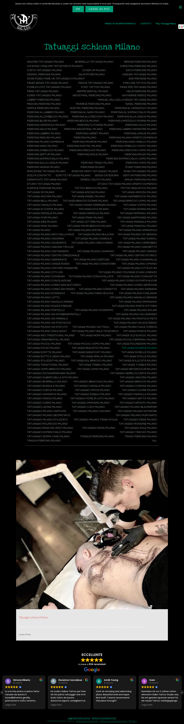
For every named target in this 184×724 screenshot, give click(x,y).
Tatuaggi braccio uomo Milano (135, 200)
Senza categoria (107, 175)
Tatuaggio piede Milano (140, 419)
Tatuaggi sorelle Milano (139, 352)
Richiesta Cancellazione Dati (104, 718)
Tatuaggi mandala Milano (138, 221)
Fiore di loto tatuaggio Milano (49, 87)
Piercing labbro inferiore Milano (133, 129)
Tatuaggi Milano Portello (46, 310)
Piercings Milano (92, 167)
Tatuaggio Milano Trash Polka (96, 419)
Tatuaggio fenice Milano (44, 398)
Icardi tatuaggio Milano (44, 95)
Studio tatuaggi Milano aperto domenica (127, 184)
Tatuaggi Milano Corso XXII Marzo (51, 289)
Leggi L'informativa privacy (79, 718)
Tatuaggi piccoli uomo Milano (89, 343)
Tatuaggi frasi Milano (87, 217)
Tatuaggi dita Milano (94, 209)
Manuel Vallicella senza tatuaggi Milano (127, 99)
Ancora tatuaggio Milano (45, 61)
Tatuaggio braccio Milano (138, 381)
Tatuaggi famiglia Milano (45, 213)
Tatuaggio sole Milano (140, 428)
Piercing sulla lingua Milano (48, 162)
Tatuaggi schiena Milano (139, 348)
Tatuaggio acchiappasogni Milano (51, 373)
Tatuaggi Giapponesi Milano (137, 217)
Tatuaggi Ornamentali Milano (48, 339)
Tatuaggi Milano (39, 230)
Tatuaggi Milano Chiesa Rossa (48, 263)
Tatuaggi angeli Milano (88, 196)
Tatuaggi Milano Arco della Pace (50, 234)
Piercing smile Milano (92, 154)
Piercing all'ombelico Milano (47, 116)
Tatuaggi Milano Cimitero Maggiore (52, 268)
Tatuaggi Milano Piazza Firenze (49, 306)
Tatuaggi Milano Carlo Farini (92, 242)
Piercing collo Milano (141, 125)
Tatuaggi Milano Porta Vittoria (134, 306)
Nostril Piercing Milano (87, 108)
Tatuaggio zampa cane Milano (48, 436)
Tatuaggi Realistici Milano (91, 348)
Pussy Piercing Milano (141, 167)
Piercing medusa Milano (44, 137)
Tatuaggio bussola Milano (46, 386)
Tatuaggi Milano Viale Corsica (135, 327)
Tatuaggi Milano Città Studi (137, 268)
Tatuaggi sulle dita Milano (137, 360)
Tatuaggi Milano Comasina (46, 276)
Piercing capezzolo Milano (46, 125)
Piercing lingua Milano (140, 133)
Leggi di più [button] (10, 705)
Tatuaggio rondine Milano (138, 423)
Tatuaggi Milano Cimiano (139, 263)
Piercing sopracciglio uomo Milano (131, 158)
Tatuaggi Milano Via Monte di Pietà (132, 318)
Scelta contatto (39, 175)
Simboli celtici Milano (95, 179)
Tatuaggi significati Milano (91, 352)
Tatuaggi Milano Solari (140, 310)
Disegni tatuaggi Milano (139, 74)
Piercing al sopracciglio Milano (134, 112)
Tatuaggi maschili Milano (139, 226)
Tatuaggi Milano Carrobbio (137, 242)
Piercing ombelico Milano (45, 150)
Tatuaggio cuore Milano (139, 390)
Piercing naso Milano (42, 146)
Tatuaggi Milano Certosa (91, 259)
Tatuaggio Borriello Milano (47, 381)
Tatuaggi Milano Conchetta (137, 276)
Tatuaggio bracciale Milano (93, 381)
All (154, 440)
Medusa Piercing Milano (44, 104)
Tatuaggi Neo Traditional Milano (51, 335)
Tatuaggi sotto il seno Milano (48, 356)
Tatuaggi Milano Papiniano (138, 301)
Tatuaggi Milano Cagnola (93, 238)
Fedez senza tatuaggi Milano (47, 83)
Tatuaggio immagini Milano (90, 402)
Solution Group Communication (113, 721)
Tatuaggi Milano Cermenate (47, 259)
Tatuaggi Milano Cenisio (139, 251)
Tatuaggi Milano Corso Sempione (133, 285)
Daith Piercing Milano (141, 70)
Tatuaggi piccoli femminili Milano (133, 339)
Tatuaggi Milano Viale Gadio (47, 331)
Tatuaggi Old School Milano (136, 335)
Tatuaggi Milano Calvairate (46, 242)
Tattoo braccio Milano (91, 188)
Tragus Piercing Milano (44, 440)
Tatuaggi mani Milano (42, 226)
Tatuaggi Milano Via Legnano (136, 314)
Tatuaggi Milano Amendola (137, 230)
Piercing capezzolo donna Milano (132, 120)
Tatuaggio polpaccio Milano (47, 423)
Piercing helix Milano (42, 129)
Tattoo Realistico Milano (138, 188)
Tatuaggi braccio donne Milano (85, 200)
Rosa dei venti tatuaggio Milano (95, 171)
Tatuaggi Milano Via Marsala (47, 318)
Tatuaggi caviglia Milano (45, 205)
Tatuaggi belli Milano (42, 200)
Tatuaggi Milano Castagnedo (48, 251)
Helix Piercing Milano (141, 91)
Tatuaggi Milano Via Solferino (135, 322)
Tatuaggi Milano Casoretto (137, 247)
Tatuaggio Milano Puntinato (136, 415)
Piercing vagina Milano (43, 167)
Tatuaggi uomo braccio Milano (49, 369)
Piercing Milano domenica (45, 141)
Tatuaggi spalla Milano (97, 356)
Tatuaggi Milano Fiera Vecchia (91, 293)
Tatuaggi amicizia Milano (139, 192)
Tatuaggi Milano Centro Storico (133, 255)
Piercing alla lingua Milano (137, 116)
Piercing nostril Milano (84, 146)
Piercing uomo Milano (141, 162)
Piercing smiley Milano (141, 154)
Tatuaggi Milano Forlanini (138, 293)
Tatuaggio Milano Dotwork (137, 411)
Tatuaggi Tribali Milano (95, 364)
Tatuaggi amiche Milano (88, 192)
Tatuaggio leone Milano (44, 407)
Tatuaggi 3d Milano (40, 192)
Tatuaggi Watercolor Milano (136, 369)
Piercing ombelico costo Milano (134, 146)
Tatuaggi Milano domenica (46, 293)
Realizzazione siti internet (87, 721)
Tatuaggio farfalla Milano (137, 394)
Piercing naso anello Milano (136, 141)
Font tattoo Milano (95, 87)
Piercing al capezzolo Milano (136, 108)
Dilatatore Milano (91, 74)
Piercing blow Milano (42, 120)
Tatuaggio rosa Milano (98, 428)
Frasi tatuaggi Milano (43, 91)
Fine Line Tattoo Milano (140, 83)
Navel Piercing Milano (141, 104)
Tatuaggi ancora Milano (44, 196)
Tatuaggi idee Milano (42, 221)
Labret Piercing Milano (43, 99)
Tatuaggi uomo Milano (93, 369)
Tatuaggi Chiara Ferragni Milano (92, 205)
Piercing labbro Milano (44, 133)
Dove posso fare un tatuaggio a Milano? (56, 78)
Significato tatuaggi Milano (47, 179)
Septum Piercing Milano (140, 175)
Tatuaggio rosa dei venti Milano (50, 428)
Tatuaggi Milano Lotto (43, 297)
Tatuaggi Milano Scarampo (94, 310)
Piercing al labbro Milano (45, 112)
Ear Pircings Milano (143, 78)
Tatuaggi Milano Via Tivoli (90, 327)
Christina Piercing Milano (138, 66)
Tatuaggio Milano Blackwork (136, 407)
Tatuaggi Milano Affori (84, 230)
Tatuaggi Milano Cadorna (45, 238)
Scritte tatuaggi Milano (73, 175)
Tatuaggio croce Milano (92, 390)
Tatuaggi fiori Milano (42, 217)
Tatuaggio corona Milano (138, 386)
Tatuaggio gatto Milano (139, 398)
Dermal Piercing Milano (44, 74)
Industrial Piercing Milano (92, 95)
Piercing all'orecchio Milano (93, 116)
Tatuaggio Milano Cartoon (46, 411)
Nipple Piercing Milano (43, 108)
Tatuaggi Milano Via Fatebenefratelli (54, 314)
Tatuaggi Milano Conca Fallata (90, 276)
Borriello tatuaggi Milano (94, 61)
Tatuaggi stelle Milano (140, 356)
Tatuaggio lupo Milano (88, 407)
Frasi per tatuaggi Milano (138, 87)
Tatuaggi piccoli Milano (44, 343)
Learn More (25, 634)
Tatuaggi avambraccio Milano (136, 196)
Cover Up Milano (94, 70)
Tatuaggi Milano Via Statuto (47, 327)
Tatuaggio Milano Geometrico (48, 415)
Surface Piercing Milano (44, 188)
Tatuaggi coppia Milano (140, 205)
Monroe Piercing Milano (93, 104)
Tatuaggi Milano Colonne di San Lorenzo (127, 272)
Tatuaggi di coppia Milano (45, 209)
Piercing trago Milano (97, 162)
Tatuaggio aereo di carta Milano (133, 373)
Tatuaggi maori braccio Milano (89, 226)
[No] (180, 7)
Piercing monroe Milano (90, 141)
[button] (2, 692)
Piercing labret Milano (92, 133)
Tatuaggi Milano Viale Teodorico (95, 331)
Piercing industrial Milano (83, 129)
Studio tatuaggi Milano (44, 184)
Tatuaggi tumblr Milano (139, 364)
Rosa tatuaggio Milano (140, 171)
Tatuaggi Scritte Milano (44, 352)
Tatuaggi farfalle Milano (91, 213)
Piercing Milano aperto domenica (133, 137)
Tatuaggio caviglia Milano (92, 386)
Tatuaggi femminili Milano (138, 213)
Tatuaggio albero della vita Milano (52, 377)
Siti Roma (133, 721)
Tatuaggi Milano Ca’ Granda (137, 234)
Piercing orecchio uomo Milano (134, 150)
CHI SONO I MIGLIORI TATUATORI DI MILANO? (55, 66)
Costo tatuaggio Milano (44, 70)
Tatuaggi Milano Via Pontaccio (49, 322)
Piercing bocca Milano (83, 120)
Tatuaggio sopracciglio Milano (49, 432)
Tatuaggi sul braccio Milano (91, 360)
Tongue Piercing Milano (97, 436)
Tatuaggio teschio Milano (138, 432)
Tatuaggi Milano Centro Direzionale (53, 255)
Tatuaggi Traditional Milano (48, 364)
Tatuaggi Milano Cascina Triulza (50, 247)
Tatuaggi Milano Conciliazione (49, 280)
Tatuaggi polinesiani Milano (137, 343)
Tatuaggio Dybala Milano (92, 394)
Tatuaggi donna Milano (140, 209)
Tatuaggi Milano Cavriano (95, 251)
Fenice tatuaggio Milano (95, 83)
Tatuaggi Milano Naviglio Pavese (50, 301)
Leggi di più (99, 9)
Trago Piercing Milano (141, 436)
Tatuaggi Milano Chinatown (96, 263)
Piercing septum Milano (44, 154)
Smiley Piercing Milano (141, 179)
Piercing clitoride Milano (95, 125)
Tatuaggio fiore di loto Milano (92, 398)
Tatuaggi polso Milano (43, 348)
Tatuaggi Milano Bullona (96, 234)
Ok (78, 9)
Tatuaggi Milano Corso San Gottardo (54, 285)
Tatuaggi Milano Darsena (139, 289)
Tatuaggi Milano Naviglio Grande (133, 297)
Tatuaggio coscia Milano (45, 390)
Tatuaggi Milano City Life (45, 272)
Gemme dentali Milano (92, 91)
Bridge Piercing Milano (140, 61)
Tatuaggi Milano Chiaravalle (136, 259)
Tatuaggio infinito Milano (138, 402)
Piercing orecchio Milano (87, 150)
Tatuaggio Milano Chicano (92, 411)
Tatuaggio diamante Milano (47, 394)
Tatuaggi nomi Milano (95, 335)
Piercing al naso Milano (88, 112)
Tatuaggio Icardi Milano (44, 402)
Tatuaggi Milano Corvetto (98, 289)
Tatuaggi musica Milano (140, 331)
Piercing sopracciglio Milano (48, 158)
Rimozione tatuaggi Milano (46, 171)
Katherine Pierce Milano (139, 95)
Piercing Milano (85, 137)
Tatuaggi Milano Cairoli (140, 238)
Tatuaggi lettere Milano (88, 221)
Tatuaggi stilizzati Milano (46, 360)
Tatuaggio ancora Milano (138, 377)
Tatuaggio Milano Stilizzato (47, 419)
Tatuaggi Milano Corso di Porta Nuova (129, 280)
